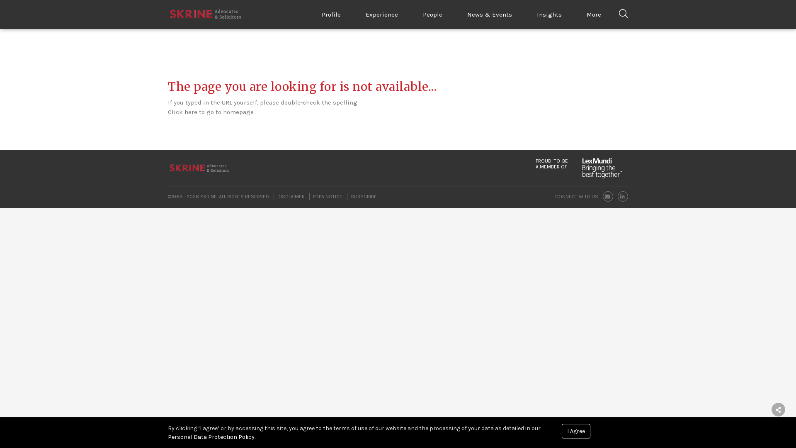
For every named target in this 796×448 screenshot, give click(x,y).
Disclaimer (291, 197)
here (190, 112)
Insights (549, 14)
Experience (382, 14)
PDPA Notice (327, 197)
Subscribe (364, 197)
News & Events (489, 14)
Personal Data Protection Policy (211, 437)
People (432, 14)
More (594, 14)
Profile (331, 14)
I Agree (576, 431)
